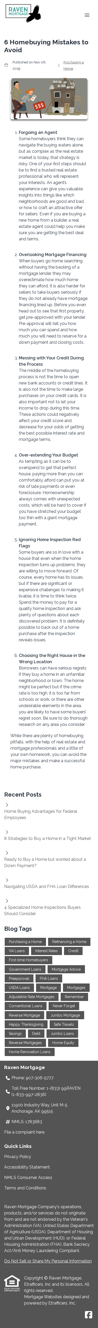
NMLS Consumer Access (28, 1177)
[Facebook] (88, 1315)
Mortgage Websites (43, 1296)
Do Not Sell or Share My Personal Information (48, 1261)
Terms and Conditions (25, 1187)
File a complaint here (24, 1132)
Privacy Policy (17, 1156)
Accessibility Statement (27, 1167)
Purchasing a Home (74, 65)
